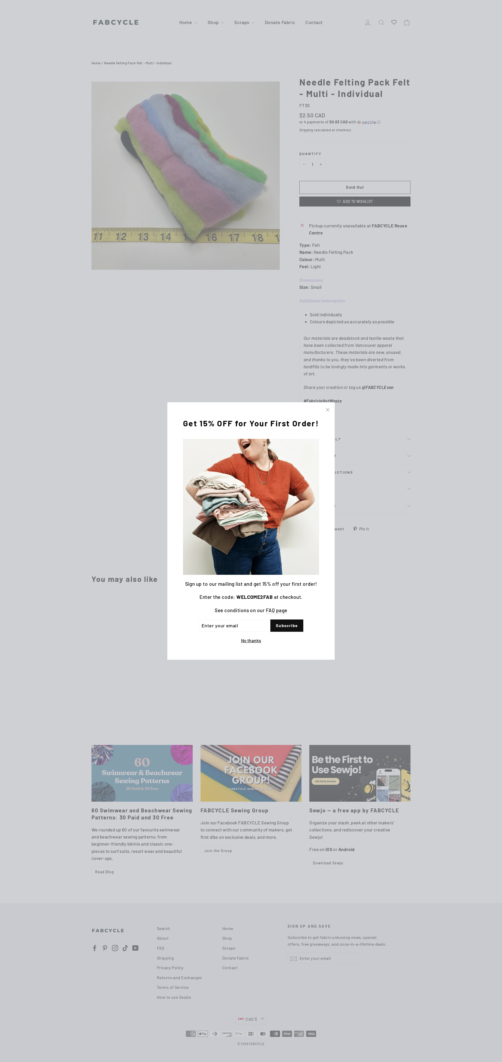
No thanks (251, 640)
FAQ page (276, 610)
